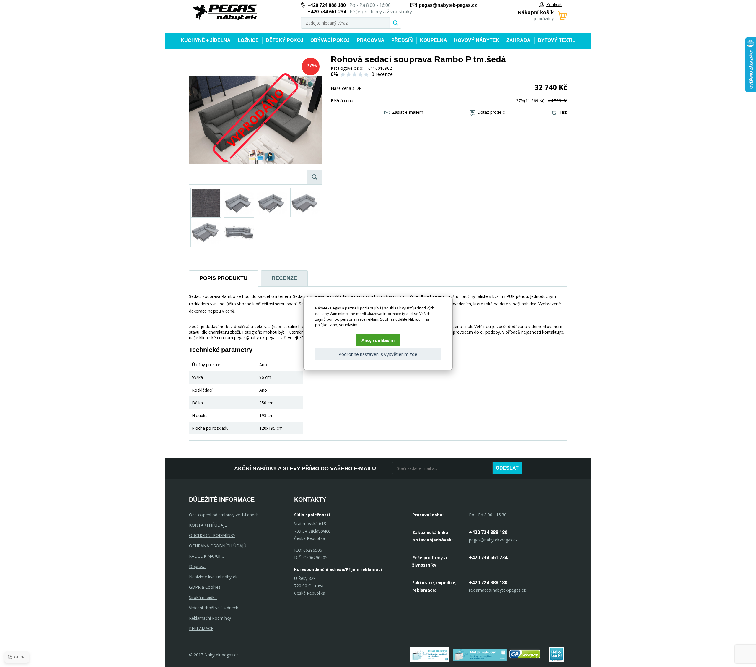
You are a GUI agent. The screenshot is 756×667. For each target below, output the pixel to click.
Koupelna (433, 40)
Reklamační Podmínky (210, 618)
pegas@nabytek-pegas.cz (448, 5)
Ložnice (248, 40)
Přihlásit (554, 4)
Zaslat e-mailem (407, 112)
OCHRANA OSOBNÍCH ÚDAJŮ (217, 545)
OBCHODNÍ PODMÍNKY (212, 535)
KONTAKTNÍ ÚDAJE (208, 525)
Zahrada (518, 40)
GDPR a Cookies (205, 587)
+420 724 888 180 (327, 5)
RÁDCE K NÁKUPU (207, 556)
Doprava (197, 566)
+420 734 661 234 (488, 557)
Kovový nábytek (476, 40)
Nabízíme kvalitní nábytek (213, 577)
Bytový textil (556, 40)
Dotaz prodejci (491, 112)
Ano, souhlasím (378, 340)
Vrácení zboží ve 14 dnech (213, 608)
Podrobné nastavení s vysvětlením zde (377, 354)
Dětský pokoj (284, 40)
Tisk (563, 112)
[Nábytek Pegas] (224, 12)
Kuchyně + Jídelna (206, 40)
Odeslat (507, 467)
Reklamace (201, 628)
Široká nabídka (203, 597)
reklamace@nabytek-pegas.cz (497, 590)
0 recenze (382, 74)
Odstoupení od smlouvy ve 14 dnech (224, 514)
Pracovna (370, 40)
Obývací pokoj (330, 40)
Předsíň (402, 40)
